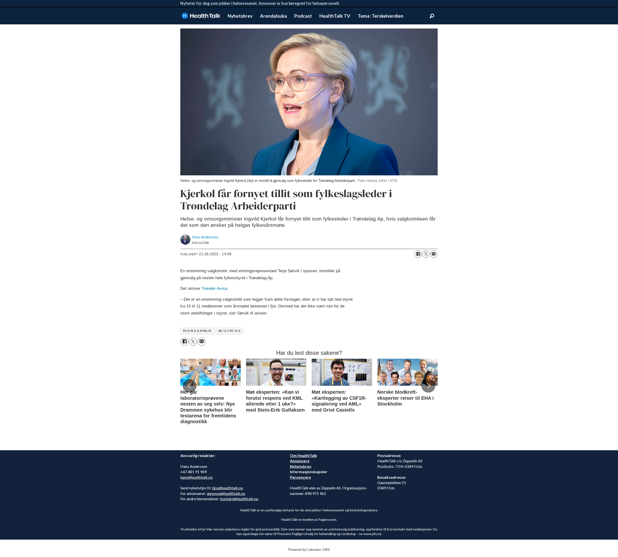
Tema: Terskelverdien (380, 16)
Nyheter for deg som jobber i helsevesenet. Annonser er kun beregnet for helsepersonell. (260, 3)
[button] (189, 386)
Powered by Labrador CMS (309, 549)
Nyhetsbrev (240, 16)
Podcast (303, 16)
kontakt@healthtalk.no (239, 498)
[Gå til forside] (201, 16)
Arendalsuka (273, 16)
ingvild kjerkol (197, 330)
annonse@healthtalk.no (226, 493)
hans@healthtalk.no (196, 477)
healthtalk (229, 330)
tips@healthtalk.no (227, 488)
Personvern (300, 477)
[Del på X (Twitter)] (425, 254)
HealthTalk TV (334, 16)
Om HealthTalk (303, 455)
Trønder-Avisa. (215, 288)
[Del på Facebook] (418, 254)
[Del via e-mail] (433, 254)
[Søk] (431, 15)
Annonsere (299, 460)
